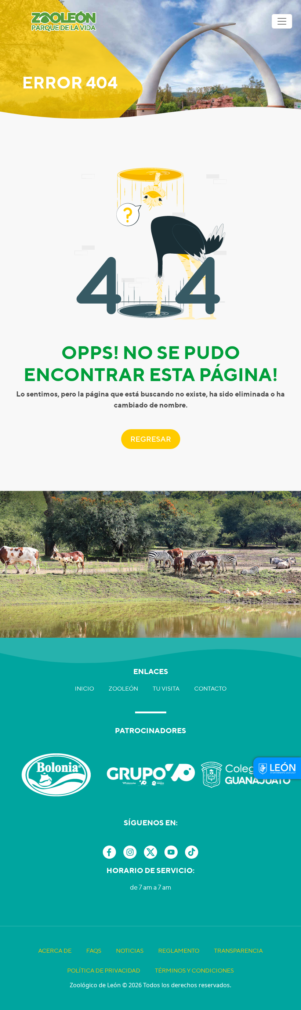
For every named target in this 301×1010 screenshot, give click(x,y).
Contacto (210, 688)
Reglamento (178, 950)
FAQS (93, 950)
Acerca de (55, 950)
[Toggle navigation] (282, 21)
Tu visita (166, 688)
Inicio (84, 688)
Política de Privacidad (103, 970)
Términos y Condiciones (194, 970)
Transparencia (238, 950)
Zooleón (123, 688)
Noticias (130, 950)
